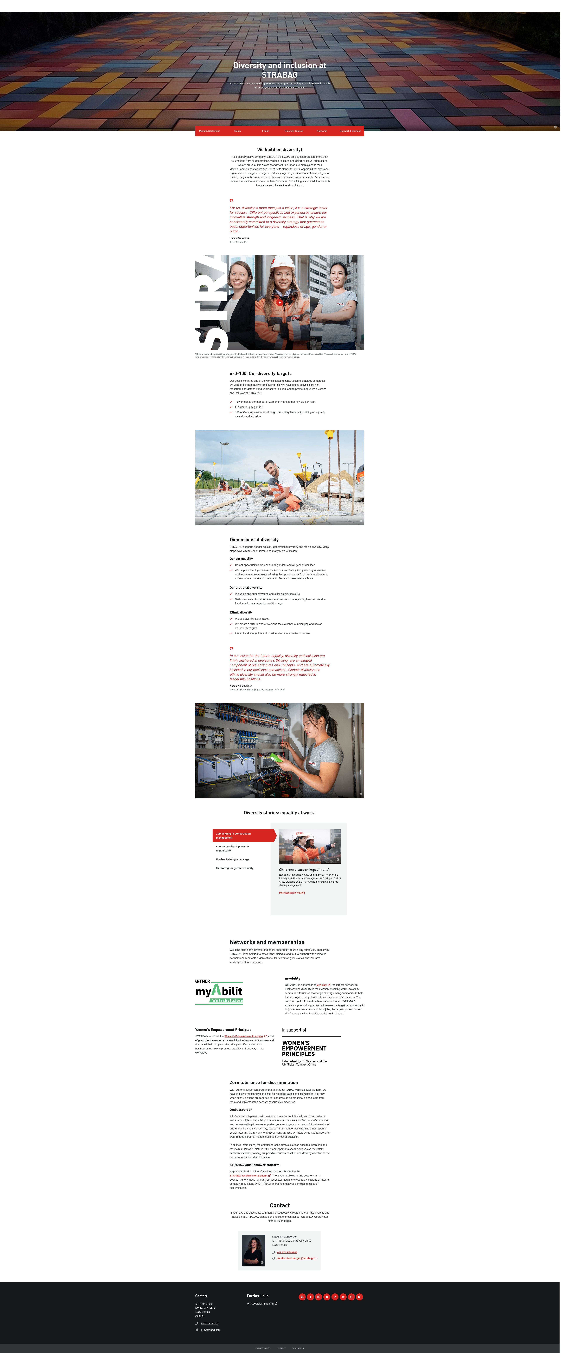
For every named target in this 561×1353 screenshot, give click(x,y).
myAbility (321, 985)
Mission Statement (209, 131)
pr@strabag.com (210, 1329)
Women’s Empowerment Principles (244, 1036)
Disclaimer (298, 1348)
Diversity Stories (294, 131)
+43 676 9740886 (287, 1252)
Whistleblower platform (260, 1303)
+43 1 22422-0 (209, 1323)
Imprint (282, 1348)
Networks (322, 131)
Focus (265, 131)
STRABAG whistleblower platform (248, 1175)
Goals (237, 131)
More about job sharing (292, 892)
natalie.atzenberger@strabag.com (297, 1258)
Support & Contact (350, 131)
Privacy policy (263, 1348)
